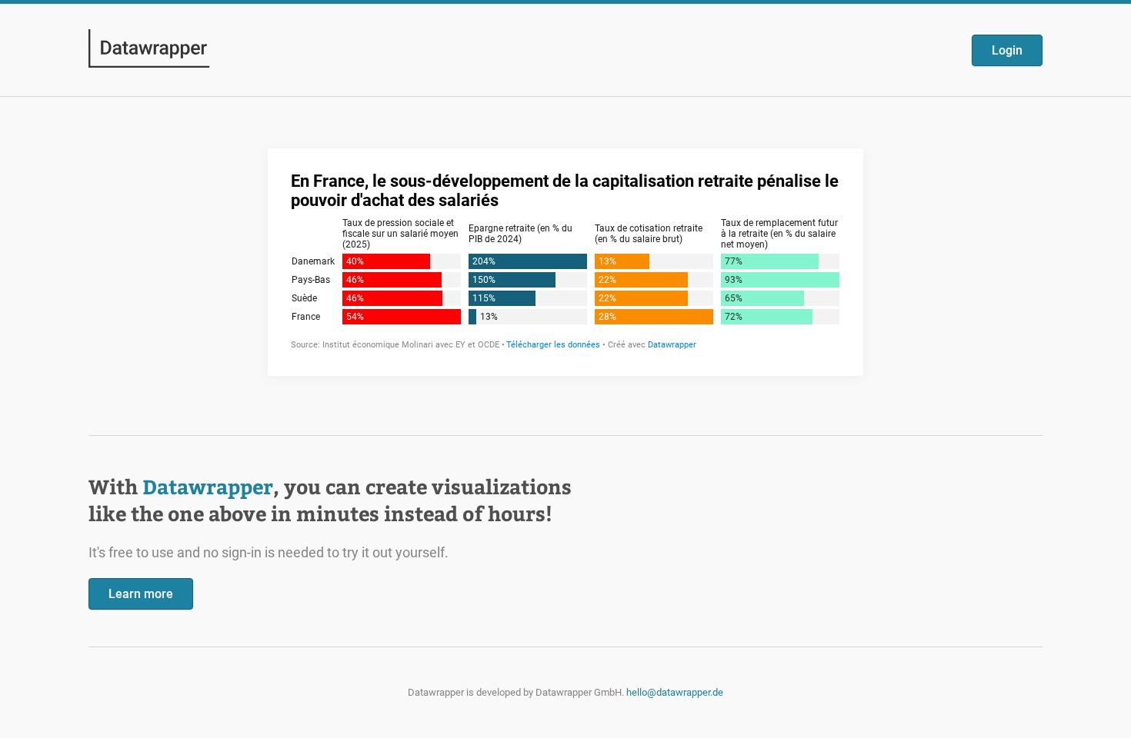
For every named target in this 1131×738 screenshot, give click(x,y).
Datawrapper (207, 486)
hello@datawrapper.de (674, 692)
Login (1007, 50)
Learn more (140, 594)
